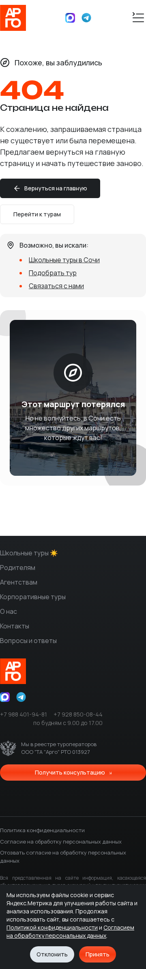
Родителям (17, 567)
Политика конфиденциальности (42, 830)
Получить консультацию (70, 772)
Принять (98, 954)
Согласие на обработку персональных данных (61, 841)
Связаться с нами (56, 285)
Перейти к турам (37, 214)
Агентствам (18, 582)
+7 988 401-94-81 (23, 714)
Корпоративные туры (33, 596)
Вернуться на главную (55, 188)
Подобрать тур (53, 272)
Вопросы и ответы (28, 640)
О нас (8, 611)
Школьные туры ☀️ (29, 552)
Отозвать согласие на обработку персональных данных (63, 856)
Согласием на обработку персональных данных (70, 931)
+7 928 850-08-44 (78, 714)
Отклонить (52, 954)
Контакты (14, 626)
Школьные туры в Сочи (64, 259)
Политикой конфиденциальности (52, 927)
